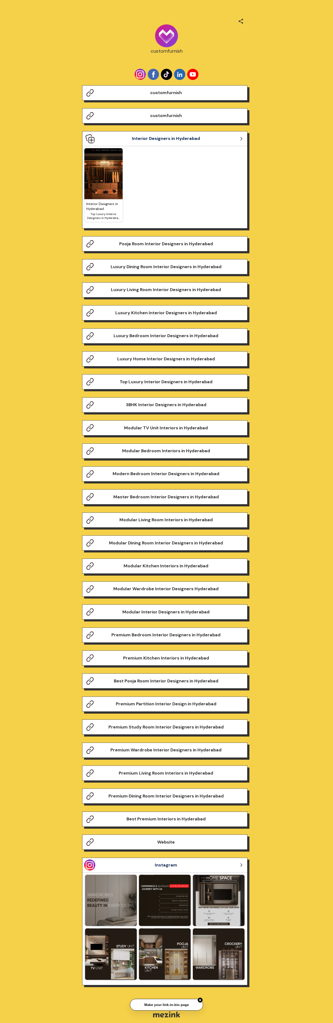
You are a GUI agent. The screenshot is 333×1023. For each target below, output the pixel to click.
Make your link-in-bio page (166, 1004)
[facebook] (153, 74)
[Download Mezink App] (166, 1014)
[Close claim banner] (200, 999)
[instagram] (140, 74)
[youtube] (192, 74)
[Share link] (241, 20)
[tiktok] (166, 74)
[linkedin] (179, 74)
